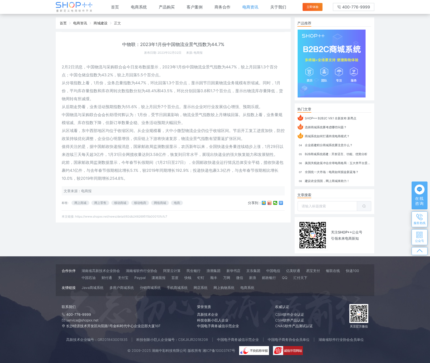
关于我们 (278, 6)
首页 (115, 6)
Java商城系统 (93, 287)
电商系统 (139, 6)
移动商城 (120, 203)
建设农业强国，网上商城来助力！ (324, 181)
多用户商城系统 (121, 287)
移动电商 (140, 203)
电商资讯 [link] (80, 23)
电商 (177, 203)
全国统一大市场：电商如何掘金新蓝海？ (329, 172)
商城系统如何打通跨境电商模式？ (324, 136)
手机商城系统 (177, 287)
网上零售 (100, 203)
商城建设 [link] (101, 23)
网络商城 (160, 203)
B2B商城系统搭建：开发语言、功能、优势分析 (333, 154)
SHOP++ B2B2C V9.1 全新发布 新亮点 (328, 118)
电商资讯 (250, 6)
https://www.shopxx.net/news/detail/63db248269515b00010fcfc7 (121, 216)
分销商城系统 (150, 287)
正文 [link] (117, 23)
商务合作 (222, 6)
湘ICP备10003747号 (219, 350)
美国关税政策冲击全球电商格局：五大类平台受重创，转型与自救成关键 (335, 163)
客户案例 (195, 6)
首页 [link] (63, 23)
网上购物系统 (224, 287)
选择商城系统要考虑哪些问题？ (323, 127)
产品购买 (167, 6)
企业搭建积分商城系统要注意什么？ (326, 145)
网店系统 (201, 287)
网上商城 (80, 203)
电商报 (198, 52)
